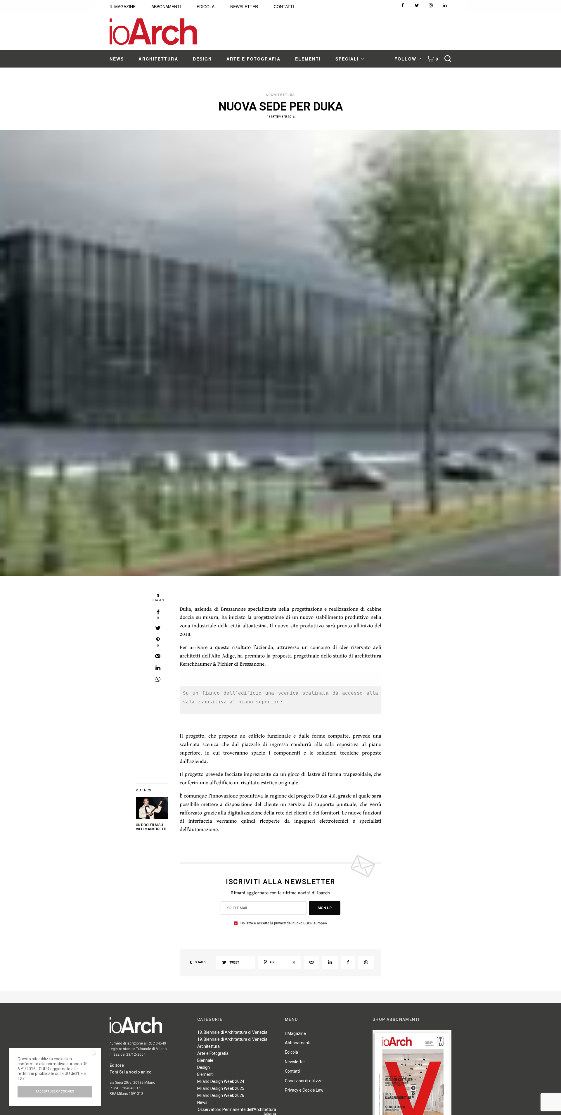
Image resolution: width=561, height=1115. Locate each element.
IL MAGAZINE (123, 6)
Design (203, 1067)
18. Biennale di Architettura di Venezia (232, 1032)
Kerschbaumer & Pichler (206, 664)
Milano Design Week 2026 (220, 1095)
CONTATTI (284, 6)
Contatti (292, 1071)
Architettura (280, 94)
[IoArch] (153, 31)
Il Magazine (295, 1033)
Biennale (205, 1060)
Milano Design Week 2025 (220, 1088)
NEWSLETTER (244, 6)
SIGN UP (325, 908)
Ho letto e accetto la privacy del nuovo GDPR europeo (283, 923)
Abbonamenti (297, 1042)
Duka (185, 609)
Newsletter (295, 1061)
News (202, 1102)
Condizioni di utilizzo (304, 1080)
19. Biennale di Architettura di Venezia (232, 1039)
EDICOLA (205, 6)
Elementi (205, 1074)
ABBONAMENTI (166, 6)
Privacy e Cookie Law (304, 1090)
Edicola (291, 1052)
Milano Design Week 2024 (220, 1081)
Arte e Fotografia (212, 1053)
